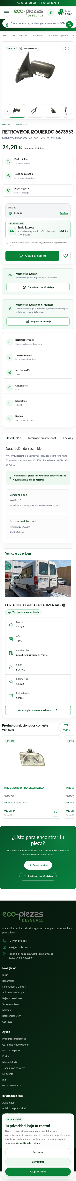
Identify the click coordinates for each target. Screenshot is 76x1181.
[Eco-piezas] (28, 13)
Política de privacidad (14, 1108)
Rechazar (38, 1152)
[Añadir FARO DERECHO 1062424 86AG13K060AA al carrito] (55, 812)
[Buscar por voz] (7, 25)
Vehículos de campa (13, 992)
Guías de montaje (11, 1085)
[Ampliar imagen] (67, 48)
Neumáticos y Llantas (14, 986)
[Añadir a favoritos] (66, 256)
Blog (4, 1079)
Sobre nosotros (10, 1004)
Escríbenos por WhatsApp (40, 876)
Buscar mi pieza (40, 865)
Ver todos (66, 727)
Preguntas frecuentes (14, 1038)
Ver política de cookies (28, 1143)
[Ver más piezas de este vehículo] (38, 578)
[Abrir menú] (6, 13)
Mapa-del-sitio (10, 1062)
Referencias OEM (11, 1016)
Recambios (8, 980)
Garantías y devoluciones (15, 1044)
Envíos (5, 1056)
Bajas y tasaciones (12, 998)
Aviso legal (8, 1102)
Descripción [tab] (13, 438)
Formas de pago (11, 1050)
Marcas (6, 1010)
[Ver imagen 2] (35, 110)
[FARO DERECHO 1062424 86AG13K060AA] (31, 760)
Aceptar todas (38, 1171)
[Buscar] (69, 24)
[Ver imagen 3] (53, 110)
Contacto (7, 1021)
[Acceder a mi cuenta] (51, 13)
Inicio (5, 975)
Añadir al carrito (35, 255)
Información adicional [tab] (42, 438)
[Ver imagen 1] (17, 110)
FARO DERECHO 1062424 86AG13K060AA (24, 787)
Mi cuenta (7, 1074)
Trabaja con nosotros (13, 1068)
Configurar (38, 1161)
